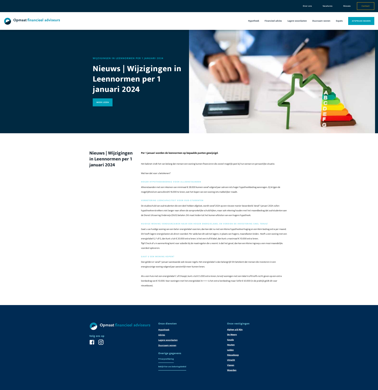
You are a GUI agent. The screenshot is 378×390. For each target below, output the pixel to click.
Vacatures (328, 6)
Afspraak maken (361, 21)
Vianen (230, 365)
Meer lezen (102, 102)
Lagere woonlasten (297, 21)
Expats (339, 21)
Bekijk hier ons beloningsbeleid (172, 366)
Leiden (230, 350)
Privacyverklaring (166, 359)
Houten (231, 345)
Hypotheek (253, 21)
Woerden (231, 370)
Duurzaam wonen (321, 21)
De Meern (232, 335)
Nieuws (347, 6)
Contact (366, 6)
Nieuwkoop (233, 355)
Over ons (307, 6)
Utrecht (231, 360)
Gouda (230, 340)
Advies (161, 335)
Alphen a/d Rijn (235, 330)
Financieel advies (273, 21)
